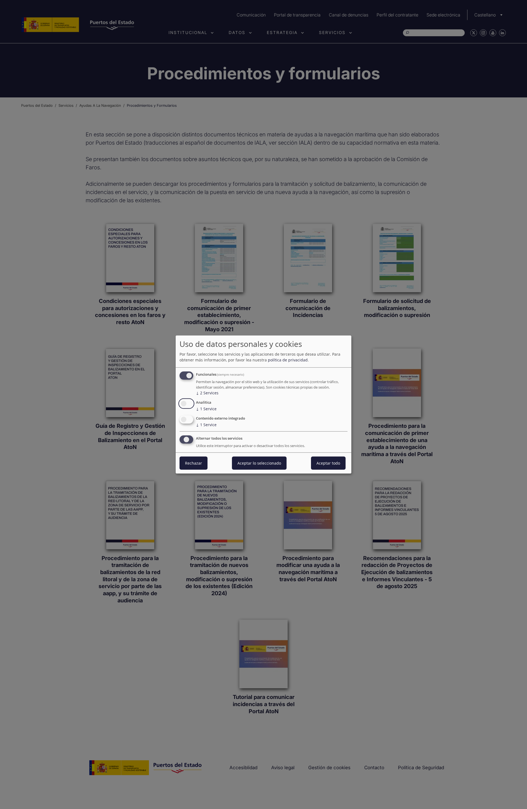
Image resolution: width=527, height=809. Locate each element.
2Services (207, 392)
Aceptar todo (328, 462)
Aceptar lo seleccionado (259, 462)
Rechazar (193, 462)
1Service (206, 408)
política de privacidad (288, 360)
